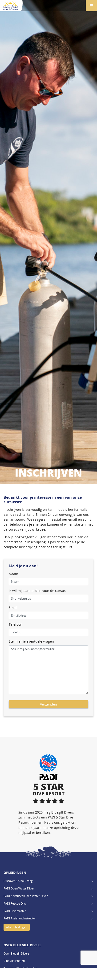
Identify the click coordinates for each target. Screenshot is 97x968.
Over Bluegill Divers (16, 953)
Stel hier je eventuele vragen (31, 641)
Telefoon (15, 624)
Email (13, 607)
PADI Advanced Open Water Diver (26, 896)
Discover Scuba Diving (18, 881)
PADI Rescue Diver (16, 903)
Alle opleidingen (16, 927)
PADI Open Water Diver (19, 888)
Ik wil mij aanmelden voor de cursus (37, 590)
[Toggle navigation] (91, 5)
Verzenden (48, 704)
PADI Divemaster (15, 911)
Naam (13, 574)
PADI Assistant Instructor (20, 918)
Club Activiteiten (14, 961)
